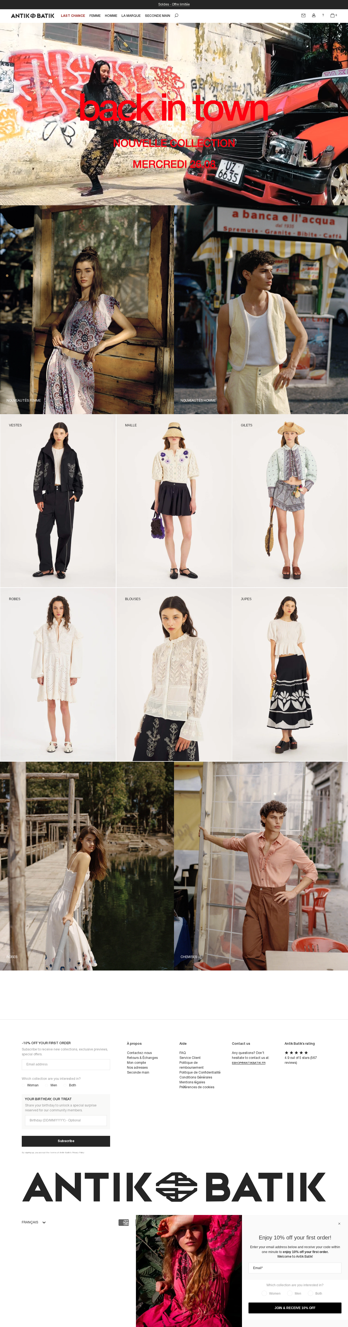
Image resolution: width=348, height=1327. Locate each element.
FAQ (182, 1053)
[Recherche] (176, 15)
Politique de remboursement (191, 1065)
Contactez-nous (139, 1053)
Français (30, 1222)
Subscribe (66, 1141)
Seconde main (138, 1072)
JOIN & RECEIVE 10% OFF (295, 1308)
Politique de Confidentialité (199, 1072)
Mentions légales (192, 1082)
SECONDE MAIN (157, 15)
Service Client (190, 1057)
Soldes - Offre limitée (174, 4)
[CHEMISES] (261, 763)
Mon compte (136, 1062)
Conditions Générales (195, 1077)
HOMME (111, 15)
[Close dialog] (339, 1223)
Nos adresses (137, 1067)
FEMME (95, 15)
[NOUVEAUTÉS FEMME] (87, 207)
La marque (131, 15)
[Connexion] (314, 15)
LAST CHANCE (73, 15)
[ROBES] (87, 763)
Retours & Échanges (142, 1057)
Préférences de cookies (196, 1087)
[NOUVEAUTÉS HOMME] (261, 207)
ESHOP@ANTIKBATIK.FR (248, 1063)
